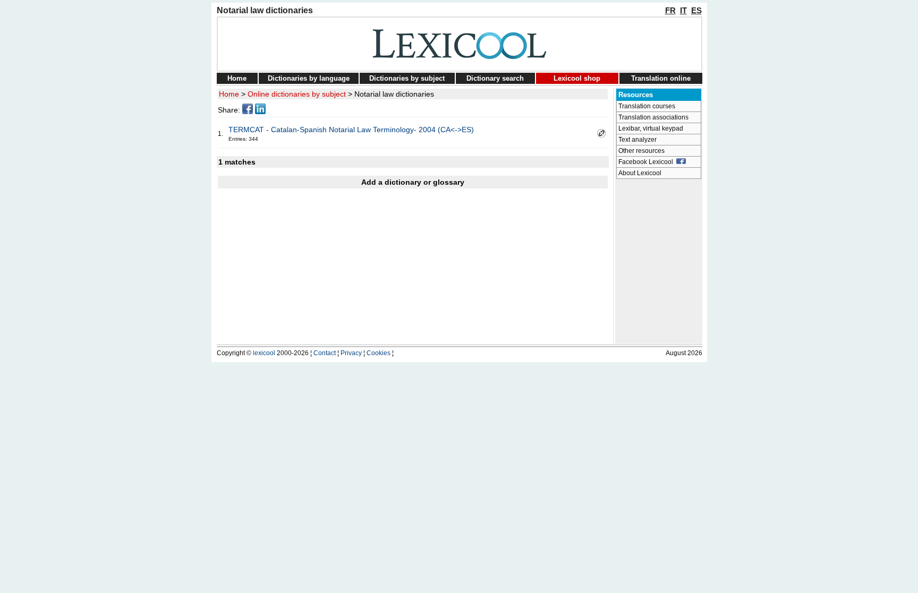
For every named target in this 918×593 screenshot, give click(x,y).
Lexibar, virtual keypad (650, 128)
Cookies (378, 353)
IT (683, 10)
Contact (324, 353)
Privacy (351, 353)
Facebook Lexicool (647, 162)
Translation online (661, 78)
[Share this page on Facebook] (247, 111)
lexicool (264, 353)
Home (236, 78)
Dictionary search (495, 78)
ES (696, 10)
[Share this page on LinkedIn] (260, 111)
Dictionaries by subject (407, 78)
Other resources (641, 150)
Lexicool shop (577, 78)
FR (670, 10)
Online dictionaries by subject (297, 94)
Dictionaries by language (309, 78)
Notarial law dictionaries (394, 94)
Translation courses (646, 106)
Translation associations (653, 117)
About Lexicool (639, 173)
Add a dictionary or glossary (412, 182)
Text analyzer (637, 139)
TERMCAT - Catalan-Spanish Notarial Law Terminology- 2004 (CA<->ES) (351, 129)
